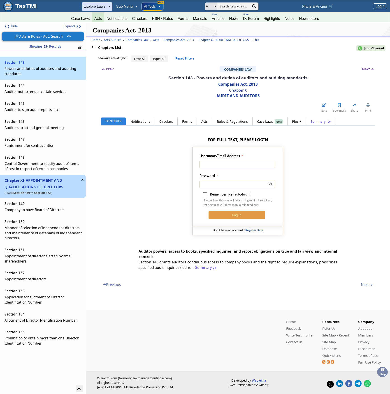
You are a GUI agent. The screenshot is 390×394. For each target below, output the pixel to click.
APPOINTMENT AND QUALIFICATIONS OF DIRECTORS (34, 184)
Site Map (329, 342)
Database (329, 348)
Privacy (363, 342)
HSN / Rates (162, 18)
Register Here (254, 230)
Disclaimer (366, 348)
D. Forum (251, 17)
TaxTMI (26, 6)
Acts (98, 18)
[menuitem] (80, 17)
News (234, 18)
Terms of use (368, 355)
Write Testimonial (299, 335)
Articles (218, 17)
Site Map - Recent (335, 335)
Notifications (117, 18)
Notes (290, 18)
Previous (112, 284)
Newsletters (309, 18)
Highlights (271, 18)
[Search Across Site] (254, 7)
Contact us (294, 342)
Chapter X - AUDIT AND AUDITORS (223, 40)
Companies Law (137, 40)
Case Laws (80, 18)
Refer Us (328, 328)
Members (365, 335)
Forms (183, 18)
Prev (108, 69)
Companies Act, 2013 (178, 40)
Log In (236, 215)
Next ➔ (368, 69)
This (255, 40)
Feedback (293, 328)
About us (365, 328)
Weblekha (259, 380)
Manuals (200, 18)
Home (95, 40)
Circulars (139, 18)
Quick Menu (331, 355)
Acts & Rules (112, 40)
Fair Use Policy (369, 362)
